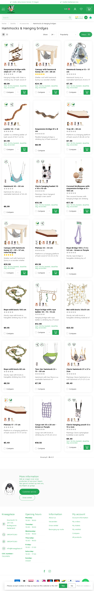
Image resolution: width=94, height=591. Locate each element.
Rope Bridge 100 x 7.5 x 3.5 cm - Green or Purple (77, 249)
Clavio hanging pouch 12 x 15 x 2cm (78, 425)
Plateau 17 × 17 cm (12, 424)
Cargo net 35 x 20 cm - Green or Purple (45, 425)
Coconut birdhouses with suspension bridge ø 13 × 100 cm (77, 188)
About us (52, 518)
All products (77, 537)
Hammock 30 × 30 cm (14, 186)
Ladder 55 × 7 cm (11, 129)
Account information (80, 518)
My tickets (76, 525)
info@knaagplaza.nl (14, 548)
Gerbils (13, 23)
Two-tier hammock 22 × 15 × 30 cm (46, 370)
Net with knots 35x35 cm (77, 309)
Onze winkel (27, 497)
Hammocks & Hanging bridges (44, 23)
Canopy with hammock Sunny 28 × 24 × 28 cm (45, 70)
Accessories (24, 23)
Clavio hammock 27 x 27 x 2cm (78, 370)
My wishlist (76, 529)
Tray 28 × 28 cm (73, 129)
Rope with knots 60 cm (14, 369)
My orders (76, 521)
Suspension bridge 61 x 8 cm (46, 130)
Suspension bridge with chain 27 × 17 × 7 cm (14, 70)
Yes (63, 586)
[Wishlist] (81, 9)
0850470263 (12, 534)
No (72, 586)
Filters (84, 35)
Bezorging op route (56, 529)
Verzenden (53, 521)
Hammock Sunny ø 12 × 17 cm (78, 70)
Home (4, 23)
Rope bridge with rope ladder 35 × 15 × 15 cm (45, 310)
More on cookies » (83, 586)
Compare (10, 92)
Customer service (29, 492)
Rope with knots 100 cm (15, 309)
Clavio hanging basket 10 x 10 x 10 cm (46, 187)
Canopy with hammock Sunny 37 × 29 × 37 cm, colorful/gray (14, 250)
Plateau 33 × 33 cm (44, 248)
